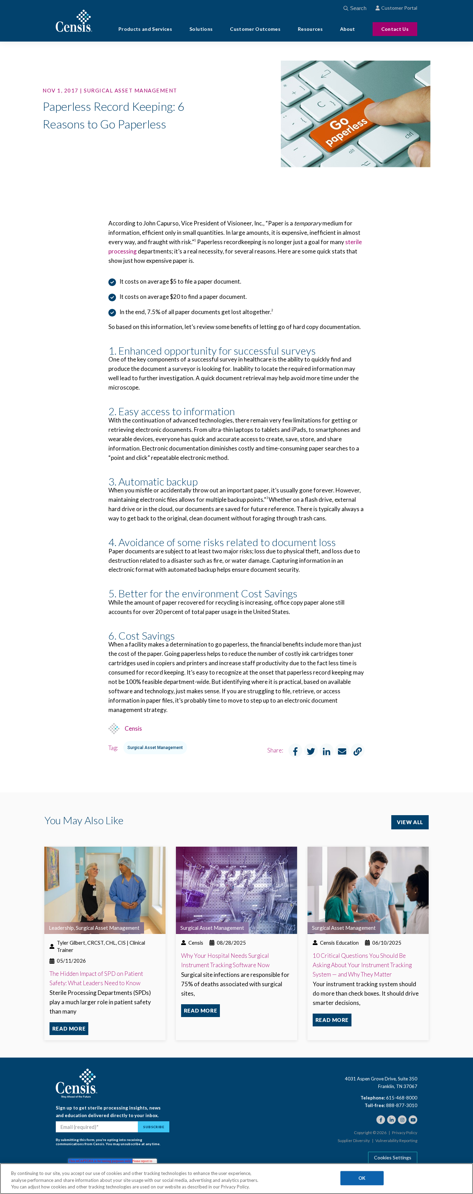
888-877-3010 (401, 1105)
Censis (133, 728)
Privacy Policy (404, 1132)
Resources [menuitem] (310, 29)
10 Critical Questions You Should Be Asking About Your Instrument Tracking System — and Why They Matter (362, 965)
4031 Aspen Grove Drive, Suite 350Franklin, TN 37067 (381, 1082)
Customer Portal (399, 8)
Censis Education (339, 942)
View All (410, 822)
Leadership (61, 928)
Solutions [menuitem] (201, 29)
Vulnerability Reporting (396, 1140)
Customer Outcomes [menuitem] (255, 29)
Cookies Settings (392, 1157)
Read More (69, 1028)
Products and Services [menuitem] (145, 29)
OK (361, 1177)
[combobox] (362, 8)
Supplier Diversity (354, 1140)
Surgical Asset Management (155, 747)
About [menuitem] (347, 29)
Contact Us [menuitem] (395, 29)
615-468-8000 (401, 1098)
